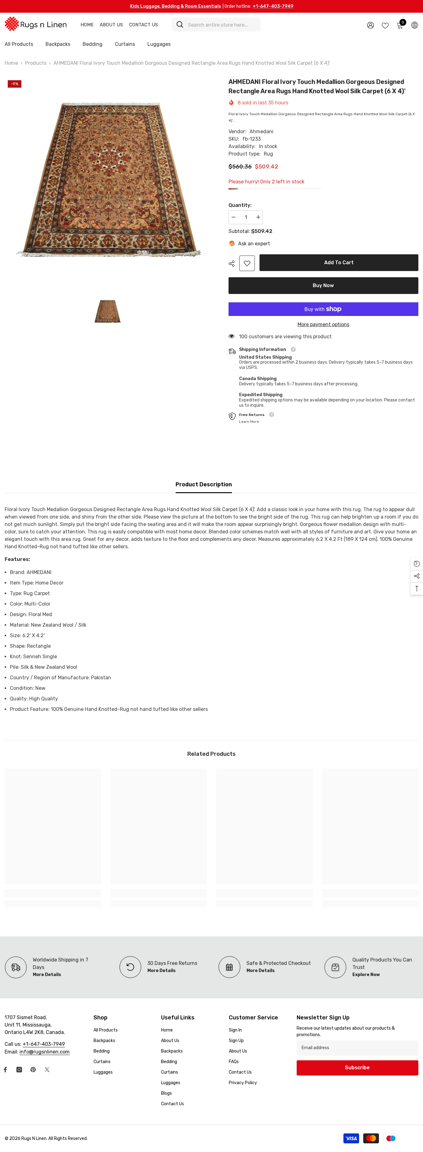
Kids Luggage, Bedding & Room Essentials (175, 6)
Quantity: (240, 205)
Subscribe (357, 1068)
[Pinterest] (33, 1069)
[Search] (216, 25)
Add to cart (338, 262)
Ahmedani (261, 131)
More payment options (323, 324)
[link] (247, 263)
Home (87, 25)
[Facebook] (5, 1069)
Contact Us (143, 25)
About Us (111, 25)
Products (35, 63)
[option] (107, 180)
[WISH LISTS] (385, 25)
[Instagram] (19, 1069)
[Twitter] (47, 1069)
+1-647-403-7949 (273, 6)
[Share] (234, 263)
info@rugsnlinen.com (45, 1052)
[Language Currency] (414, 24)
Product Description (204, 484)
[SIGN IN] (370, 24)
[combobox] (221, 25)
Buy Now (323, 285)
